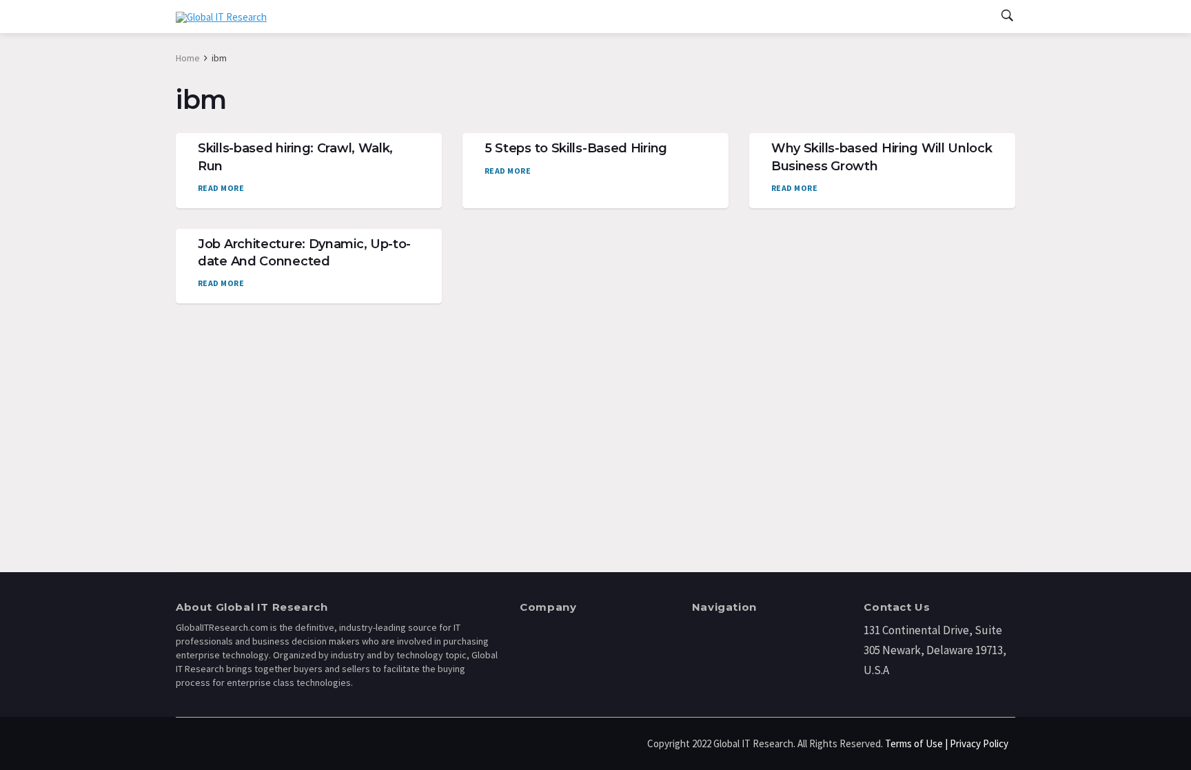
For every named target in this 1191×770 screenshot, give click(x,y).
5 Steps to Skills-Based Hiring (576, 148)
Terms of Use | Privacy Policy (946, 743)
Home (188, 58)
